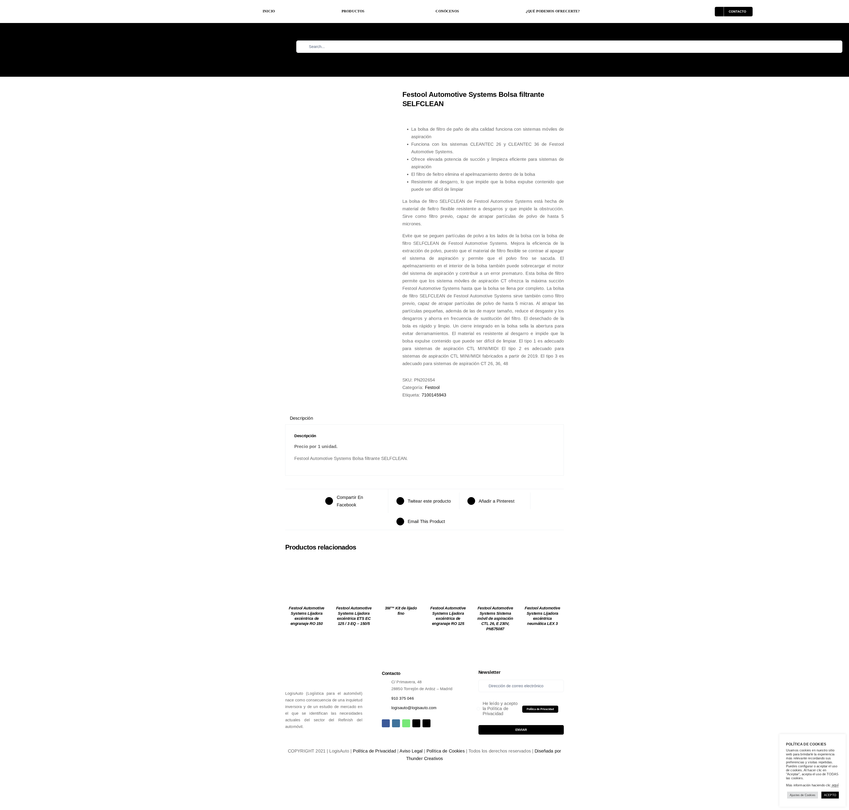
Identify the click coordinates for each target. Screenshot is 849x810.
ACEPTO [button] (830, 795)
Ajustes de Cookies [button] (802, 795)
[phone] (426, 723)
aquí (835, 785)
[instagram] (396, 723)
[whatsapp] (406, 723)
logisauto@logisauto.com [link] (414, 708)
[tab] (301, 418)
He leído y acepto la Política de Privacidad (500, 708)
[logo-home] (84, 4)
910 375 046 (402, 698)
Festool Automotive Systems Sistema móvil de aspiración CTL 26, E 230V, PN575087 (495, 618)
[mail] (416, 723)
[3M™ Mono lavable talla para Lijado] (340, 145)
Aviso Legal (411, 751)
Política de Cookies (445, 751)
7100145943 (434, 395)
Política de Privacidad (374, 751)
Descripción (301, 418)
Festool (432, 387)
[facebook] (386, 723)
